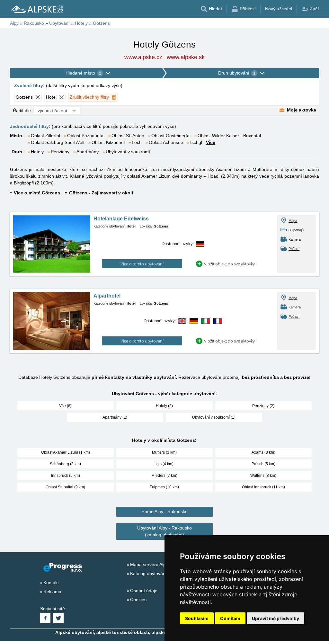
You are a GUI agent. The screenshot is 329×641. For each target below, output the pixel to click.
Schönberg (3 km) (65, 464)
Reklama (52, 591)
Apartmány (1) (114, 417)
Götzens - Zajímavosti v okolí (101, 192)
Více (210, 142)
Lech (137, 142)
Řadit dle (22, 110)
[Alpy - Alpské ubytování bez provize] (36, 9)
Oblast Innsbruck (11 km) (263, 487)
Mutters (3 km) (164, 452)
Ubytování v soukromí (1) (214, 417)
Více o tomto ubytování (142, 264)
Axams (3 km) (263, 452)
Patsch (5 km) (263, 464)
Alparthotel (106, 295)
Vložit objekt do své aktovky (229, 264)
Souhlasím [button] (197, 618)
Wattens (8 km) (263, 475)
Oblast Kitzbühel (108, 142)
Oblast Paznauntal (85, 135)
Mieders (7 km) (164, 475)
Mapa (293, 221)
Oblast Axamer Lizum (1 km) (65, 452)
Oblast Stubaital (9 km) (65, 487)
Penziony (60, 151)
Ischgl (196, 142)
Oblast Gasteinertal (171, 135)
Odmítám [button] (230, 618)
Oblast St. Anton (127, 135)
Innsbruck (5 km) (65, 475)
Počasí (294, 249)
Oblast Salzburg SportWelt (57, 142)
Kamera (295, 239)
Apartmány (87, 151)
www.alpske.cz (143, 57)
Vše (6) (65, 406)
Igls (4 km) (164, 464)
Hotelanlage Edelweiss (121, 218)
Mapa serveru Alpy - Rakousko (161, 564)
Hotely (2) (164, 406)
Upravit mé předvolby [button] (275, 618)
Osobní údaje (143, 590)
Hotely (37, 151)
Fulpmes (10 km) (164, 487)
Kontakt (51, 582)
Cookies (138, 599)
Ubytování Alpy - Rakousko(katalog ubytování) (164, 531)
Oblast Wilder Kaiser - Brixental (229, 135)
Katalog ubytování (148, 573)
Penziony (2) (263, 406)
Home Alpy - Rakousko (164, 511)
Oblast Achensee (166, 142)
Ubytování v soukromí (128, 151)
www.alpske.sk (186, 57)
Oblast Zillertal (45, 135)
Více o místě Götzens (37, 192)
